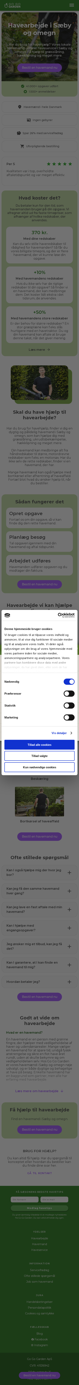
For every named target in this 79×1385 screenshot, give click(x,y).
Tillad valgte (39, 756)
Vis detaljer (59, 733)
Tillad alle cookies (39, 744)
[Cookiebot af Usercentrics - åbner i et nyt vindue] (58, 615)
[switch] (69, 693)
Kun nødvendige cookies (39, 767)
